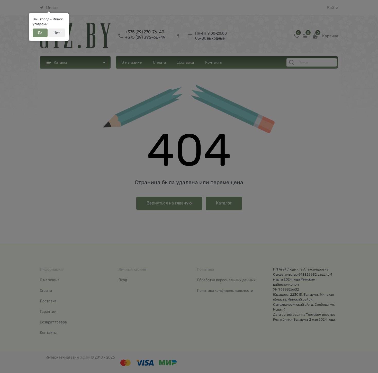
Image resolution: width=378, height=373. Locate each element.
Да (40, 33)
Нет (56, 33)
